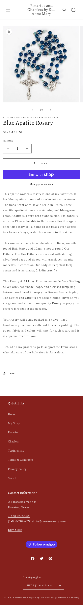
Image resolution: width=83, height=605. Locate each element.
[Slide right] (50, 109)
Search (12, 478)
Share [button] (11, 373)
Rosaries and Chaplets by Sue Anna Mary (35, 597)
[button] (8, 9)
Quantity (8, 140)
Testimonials (16, 450)
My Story (14, 423)
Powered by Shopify (68, 597)
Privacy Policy (17, 469)
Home (11, 414)
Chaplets (13, 441)
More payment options (41, 184)
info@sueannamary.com (49, 521)
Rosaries (13, 432)
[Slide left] (32, 109)
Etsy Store (15, 529)
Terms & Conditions (20, 459)
